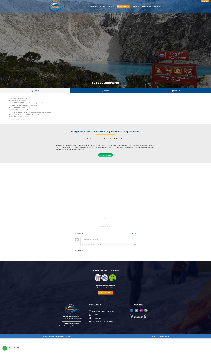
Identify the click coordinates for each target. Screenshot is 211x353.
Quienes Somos (92, 6)
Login (134, 233)
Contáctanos (158, 6)
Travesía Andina (146, 6)
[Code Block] (98, 244)
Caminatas (102, 6)
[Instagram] (141, 310)
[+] (105, 244)
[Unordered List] (93, 244)
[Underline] (87, 244)
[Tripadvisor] (146, 310)
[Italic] (84, 244)
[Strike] (89, 244)
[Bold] (82, 244)
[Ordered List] (91, 244)
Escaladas (111, 6)
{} (102, 244)
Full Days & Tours (122, 6)
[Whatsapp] (136, 310)
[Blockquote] (96, 244)
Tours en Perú (134, 6)
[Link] (100, 244)
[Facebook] (131, 310)
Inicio (84, 6)
